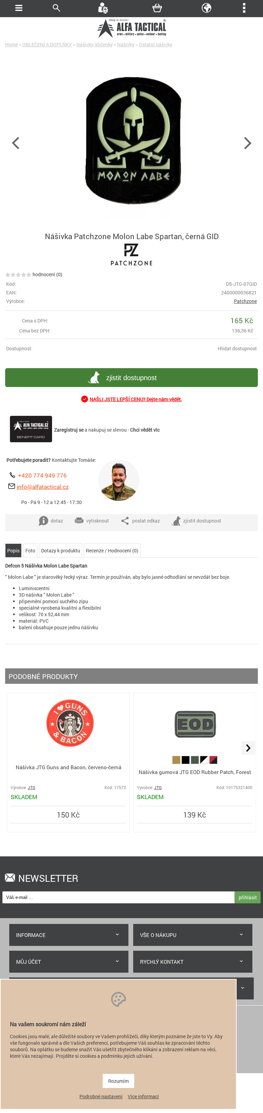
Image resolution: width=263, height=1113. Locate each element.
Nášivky (125, 44)
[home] (131, 37)
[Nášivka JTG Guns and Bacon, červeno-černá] (68, 749)
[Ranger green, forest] (195, 762)
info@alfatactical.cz (43, 487)
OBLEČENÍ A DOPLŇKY (47, 44)
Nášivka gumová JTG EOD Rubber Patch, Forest (195, 772)
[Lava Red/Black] (213, 762)
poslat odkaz (146, 520)
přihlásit (248, 897)
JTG (31, 787)
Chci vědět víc (145, 429)
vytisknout (97, 520)
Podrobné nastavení (101, 1096)
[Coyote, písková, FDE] (176, 762)
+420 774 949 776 (42, 475)
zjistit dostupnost (131, 378)
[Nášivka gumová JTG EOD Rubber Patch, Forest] (194, 749)
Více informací (143, 1096)
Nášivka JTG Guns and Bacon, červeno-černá (68, 767)
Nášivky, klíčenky (94, 44)
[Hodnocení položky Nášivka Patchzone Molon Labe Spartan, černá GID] (18, 274)
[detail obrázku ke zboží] (131, 142)
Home (11, 44)
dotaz (57, 520)
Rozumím (118, 1081)
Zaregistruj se (69, 429)
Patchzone (245, 301)
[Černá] (186, 762)
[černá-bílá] (204, 762)
